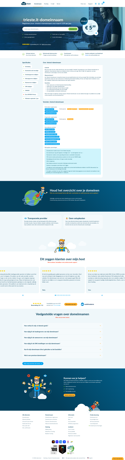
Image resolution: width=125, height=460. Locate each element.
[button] (95, 3)
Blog (69, 419)
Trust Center (71, 429)
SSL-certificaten (26, 427)
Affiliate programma (73, 423)
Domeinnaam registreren (51, 417)
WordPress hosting (50, 431)
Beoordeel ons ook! (71, 304)
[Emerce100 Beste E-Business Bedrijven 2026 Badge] (54, 449)
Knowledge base (94, 419)
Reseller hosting (49, 433)
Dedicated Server (26, 423)
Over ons (83, 4)
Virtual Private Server (27, 421)
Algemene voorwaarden (74, 435)
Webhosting (48, 429)
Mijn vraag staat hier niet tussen (32, 363)
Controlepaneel (94, 423)
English (91, 458)
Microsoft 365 (26, 425)
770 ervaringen (57, 305)
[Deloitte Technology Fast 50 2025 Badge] (70, 449)
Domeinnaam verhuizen (51, 419)
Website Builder (26, 419)
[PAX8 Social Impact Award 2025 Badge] (62, 449)
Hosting (46, 4)
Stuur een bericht (117, 458)
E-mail (52, 4)
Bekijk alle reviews (46, 44)
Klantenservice (93, 417)
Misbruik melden (72, 433)
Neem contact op (69, 395)
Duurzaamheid (71, 421)
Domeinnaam (38, 4)
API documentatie (94, 421)
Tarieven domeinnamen (51, 421)
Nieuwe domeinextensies (51, 423)
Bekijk (86, 55)
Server (58, 4)
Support (90, 4)
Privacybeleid (71, 431)
